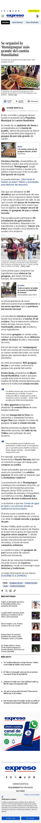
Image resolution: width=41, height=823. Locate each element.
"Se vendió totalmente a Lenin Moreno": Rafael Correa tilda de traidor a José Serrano (20, 663)
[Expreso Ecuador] (20, 771)
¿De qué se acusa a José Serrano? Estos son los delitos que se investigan (20, 692)
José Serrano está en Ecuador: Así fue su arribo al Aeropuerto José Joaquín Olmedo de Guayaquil (21, 701)
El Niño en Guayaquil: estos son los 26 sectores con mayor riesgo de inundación (20, 673)
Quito (5, 586)
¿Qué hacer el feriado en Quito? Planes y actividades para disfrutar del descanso (20, 182)
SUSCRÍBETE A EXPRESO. (14, 575)
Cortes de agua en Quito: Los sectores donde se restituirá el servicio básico (20, 506)
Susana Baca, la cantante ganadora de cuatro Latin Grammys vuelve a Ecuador (12, 636)
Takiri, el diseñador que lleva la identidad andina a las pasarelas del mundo (12, 604)
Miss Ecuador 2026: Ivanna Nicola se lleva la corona (12, 624)
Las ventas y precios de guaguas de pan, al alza (27, 150)
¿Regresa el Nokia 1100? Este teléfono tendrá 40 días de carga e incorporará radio (20, 682)
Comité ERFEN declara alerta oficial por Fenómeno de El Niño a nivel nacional (12, 614)
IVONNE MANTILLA (15, 108)
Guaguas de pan (16, 583)
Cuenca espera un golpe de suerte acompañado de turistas (27, 290)
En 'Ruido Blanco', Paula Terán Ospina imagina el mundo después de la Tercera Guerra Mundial (12, 648)
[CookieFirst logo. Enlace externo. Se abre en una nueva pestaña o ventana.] (2, 797)
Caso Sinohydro (32, 22)
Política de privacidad (31, 795)
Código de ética (20, 784)
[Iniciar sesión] (37, 16)
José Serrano (17, 22)
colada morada (31, 583)
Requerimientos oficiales (20, 787)
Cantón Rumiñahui (17, 586)
